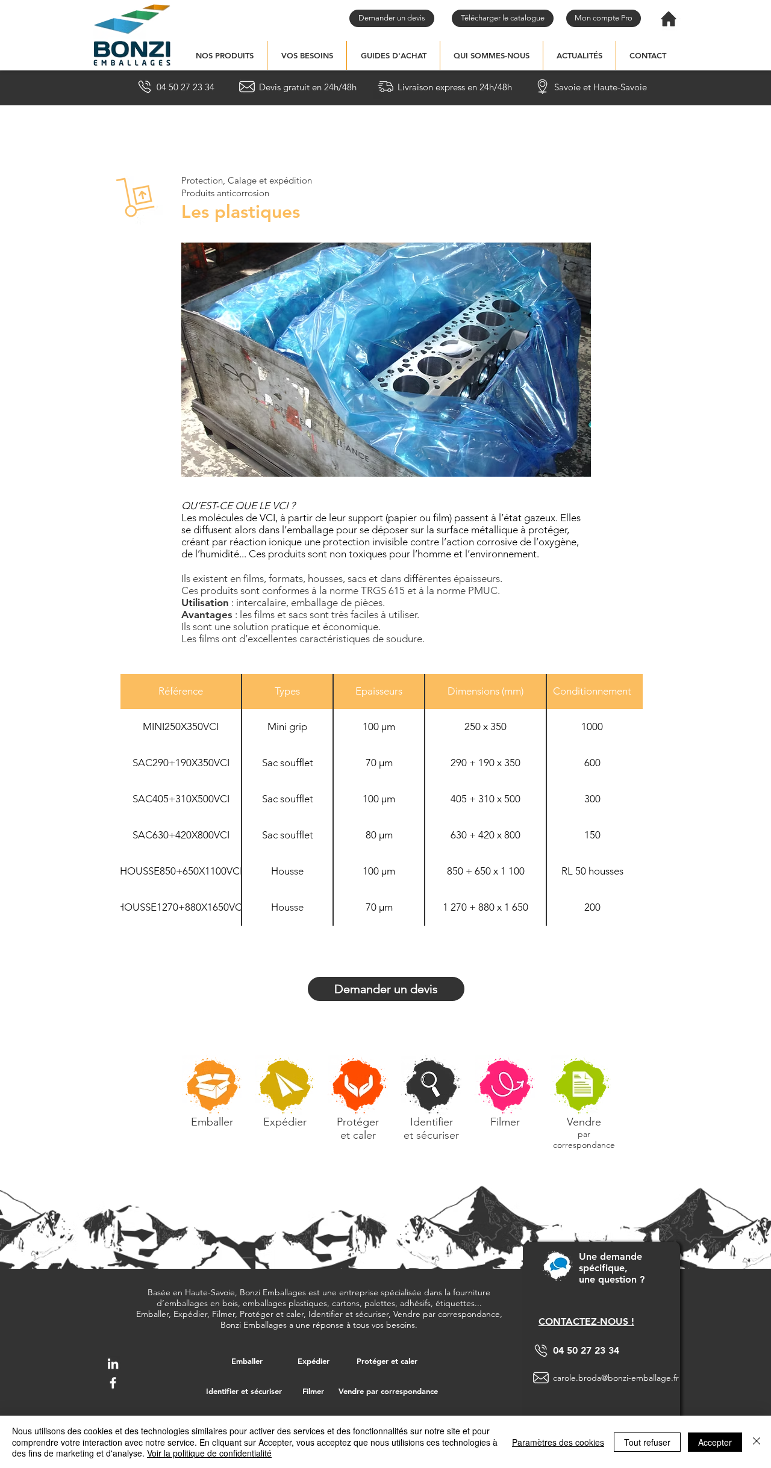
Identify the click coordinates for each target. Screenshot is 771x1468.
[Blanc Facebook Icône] (112, 1382)
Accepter (715, 1442)
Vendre (584, 1122)
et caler (358, 1135)
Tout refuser (647, 1442)
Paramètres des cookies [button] (558, 1442)
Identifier (431, 1122)
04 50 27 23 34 (586, 1350)
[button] (224, 55)
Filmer (505, 1122)
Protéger (358, 1122)
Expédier (285, 1122)
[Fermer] (756, 1441)
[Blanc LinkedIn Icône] (112, 1363)
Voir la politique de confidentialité (209, 1453)
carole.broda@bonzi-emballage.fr (616, 1377)
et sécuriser (431, 1135)
